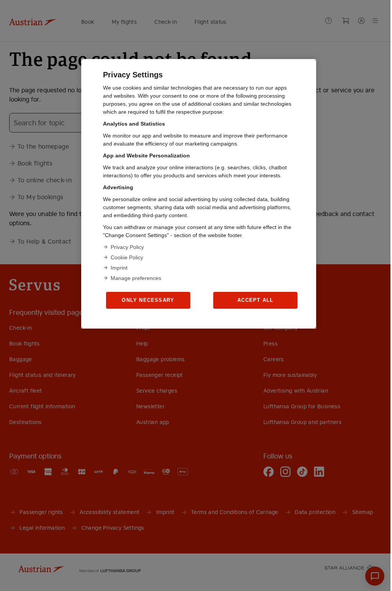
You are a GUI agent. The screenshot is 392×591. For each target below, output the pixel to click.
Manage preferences (136, 278)
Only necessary (148, 300)
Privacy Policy (127, 247)
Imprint (119, 268)
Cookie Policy (127, 257)
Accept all (255, 300)
